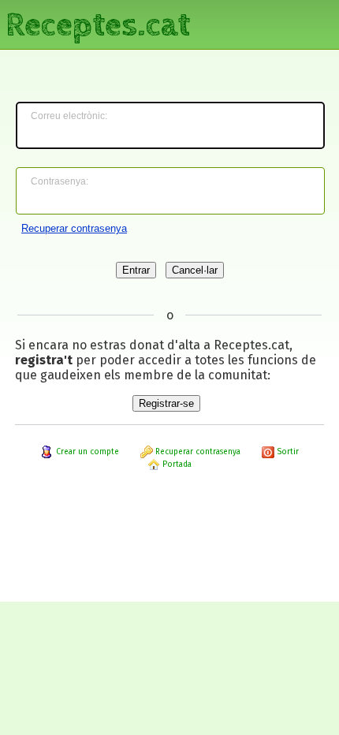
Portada (176, 464)
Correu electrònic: (69, 115)
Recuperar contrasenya (74, 228)
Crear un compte (86, 452)
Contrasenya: (59, 181)
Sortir (286, 452)
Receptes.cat (98, 23)
